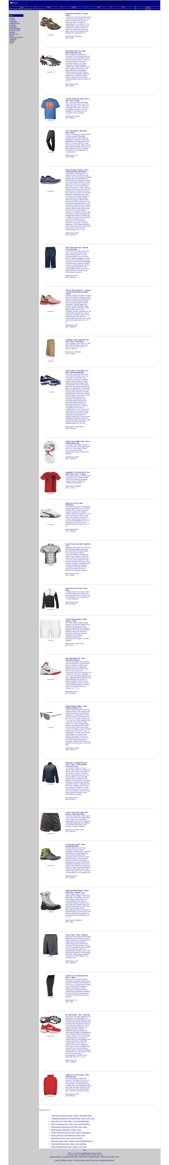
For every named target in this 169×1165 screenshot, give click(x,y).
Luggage (12, 32)
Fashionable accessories (106, 1160)
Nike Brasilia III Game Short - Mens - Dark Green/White (68, 1144)
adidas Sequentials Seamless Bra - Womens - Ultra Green (68, 1147)
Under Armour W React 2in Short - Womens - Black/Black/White (71, 1115)
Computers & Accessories (70, 1156)
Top (84, 1150)
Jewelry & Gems (14, 30)
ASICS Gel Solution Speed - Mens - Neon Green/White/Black (70, 1124)
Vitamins (12, 41)
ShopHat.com (86, 1153)
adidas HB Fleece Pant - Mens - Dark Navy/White (66, 1138)
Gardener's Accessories (13, 26)
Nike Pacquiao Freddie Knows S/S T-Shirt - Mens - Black (69, 1127)
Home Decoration (14, 28)
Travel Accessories (79, 1160)
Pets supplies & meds (15, 37)
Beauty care (94, 1160)
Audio (11, 42)
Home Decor (83, 1156)
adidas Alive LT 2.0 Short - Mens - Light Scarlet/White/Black (70, 1121)
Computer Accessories (13, 20)
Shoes (88, 1160)
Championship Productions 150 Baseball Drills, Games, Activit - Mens (73, 1118)
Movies (11, 35)
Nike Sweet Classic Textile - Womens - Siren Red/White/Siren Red (72, 1141)
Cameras (12, 18)
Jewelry (69, 1160)
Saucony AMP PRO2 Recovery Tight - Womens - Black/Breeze (71, 1132)
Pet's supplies (111, 1156)
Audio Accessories (55, 1156)
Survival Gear (13, 34)
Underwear (12, 39)
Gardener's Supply (94, 1156)
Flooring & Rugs (14, 23)
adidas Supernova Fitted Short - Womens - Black (66, 1130)
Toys (117, 1156)
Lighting (63, 1160)
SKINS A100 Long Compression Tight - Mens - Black (68, 1135)
